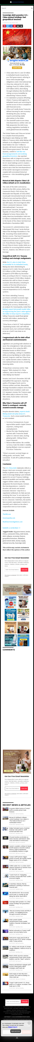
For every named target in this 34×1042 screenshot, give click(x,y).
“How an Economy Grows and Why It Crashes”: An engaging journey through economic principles (20, 912)
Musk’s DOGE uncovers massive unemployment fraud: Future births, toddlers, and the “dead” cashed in (20, 957)
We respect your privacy (25, 1011)
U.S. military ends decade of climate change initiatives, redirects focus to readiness (20, 948)
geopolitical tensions (10, 538)
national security (8, 543)
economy (16, 536)
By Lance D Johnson (20, 842)
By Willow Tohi (19, 833)
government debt (9, 541)
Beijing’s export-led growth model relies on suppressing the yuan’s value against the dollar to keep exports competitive (17, 311)
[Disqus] (17, 676)
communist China (13, 534)
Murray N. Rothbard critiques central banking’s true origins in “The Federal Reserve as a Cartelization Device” (19, 820)
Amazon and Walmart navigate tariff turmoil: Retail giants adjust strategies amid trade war (20, 966)
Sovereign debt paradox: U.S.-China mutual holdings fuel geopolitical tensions (19, 903)
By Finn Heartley (20, 813)
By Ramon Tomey (20, 824)
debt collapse (7, 536)
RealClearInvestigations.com (12, 522)
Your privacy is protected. (10, 575)
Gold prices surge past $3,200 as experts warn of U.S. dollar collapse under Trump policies (20, 939)
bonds (28, 532)
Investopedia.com (9, 518)
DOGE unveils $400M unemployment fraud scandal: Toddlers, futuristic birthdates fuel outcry (19, 922)
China (5, 534)
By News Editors (20, 898)
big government (19, 532)
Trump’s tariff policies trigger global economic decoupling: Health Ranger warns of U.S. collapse (20, 858)
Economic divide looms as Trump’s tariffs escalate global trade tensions (19, 810)
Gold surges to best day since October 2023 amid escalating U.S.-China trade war (19, 975)
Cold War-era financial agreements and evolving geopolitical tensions (15, 154)
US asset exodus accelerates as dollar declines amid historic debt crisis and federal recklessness (19, 838)
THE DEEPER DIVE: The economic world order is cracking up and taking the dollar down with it (19, 894)
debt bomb (24, 534)
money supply (20, 541)
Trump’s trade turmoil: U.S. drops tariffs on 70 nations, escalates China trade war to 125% (20, 984)
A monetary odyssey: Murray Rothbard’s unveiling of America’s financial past (19, 885)
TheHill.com (7, 514)
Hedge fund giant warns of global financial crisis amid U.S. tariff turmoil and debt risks (19, 829)
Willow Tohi (15, 22)
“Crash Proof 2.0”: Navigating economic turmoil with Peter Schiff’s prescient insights (20, 876)
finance (22, 536)
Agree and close (15, 1031)
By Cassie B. (18, 961)
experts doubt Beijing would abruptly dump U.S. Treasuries (16, 414)
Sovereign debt (20, 543)
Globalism (21, 538)
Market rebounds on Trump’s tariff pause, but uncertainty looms (19, 931)
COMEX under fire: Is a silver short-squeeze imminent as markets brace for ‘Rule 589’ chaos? (20, 867)
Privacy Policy (12, 1027)
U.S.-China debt (11, 468)
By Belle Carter (19, 880)
